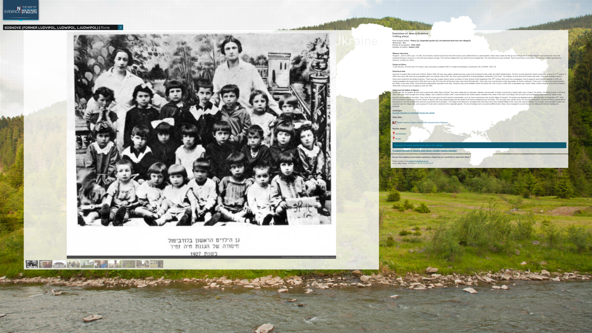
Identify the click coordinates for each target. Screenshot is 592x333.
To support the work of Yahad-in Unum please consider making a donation (425, 151)
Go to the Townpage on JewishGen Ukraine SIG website (414, 113)
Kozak (398, 139)
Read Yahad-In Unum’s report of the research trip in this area (422, 122)
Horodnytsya (401, 134)
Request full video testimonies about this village (418, 145)
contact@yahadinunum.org (418, 161)
